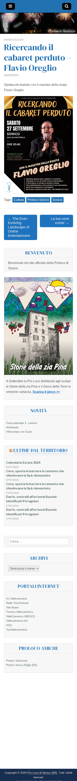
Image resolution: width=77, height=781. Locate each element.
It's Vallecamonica (16, 598)
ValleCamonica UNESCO (20, 616)
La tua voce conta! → (60, 221)
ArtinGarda (12, 427)
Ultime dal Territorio (40, 450)
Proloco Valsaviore (16, 660)
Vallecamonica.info (17, 620)
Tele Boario (12, 607)
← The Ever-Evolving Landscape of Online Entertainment (19, 227)
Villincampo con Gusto (19, 431)
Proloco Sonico (38, 199)
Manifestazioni (13, 39)
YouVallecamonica (16, 629)
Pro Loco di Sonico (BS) (42, 772)
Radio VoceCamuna (17, 602)
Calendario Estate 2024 (23, 462)
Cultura (19, 199)
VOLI (9, 625)
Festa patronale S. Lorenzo (21, 423)
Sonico (57, 199)
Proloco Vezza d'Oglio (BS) (21, 665)
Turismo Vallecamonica (19, 611)
